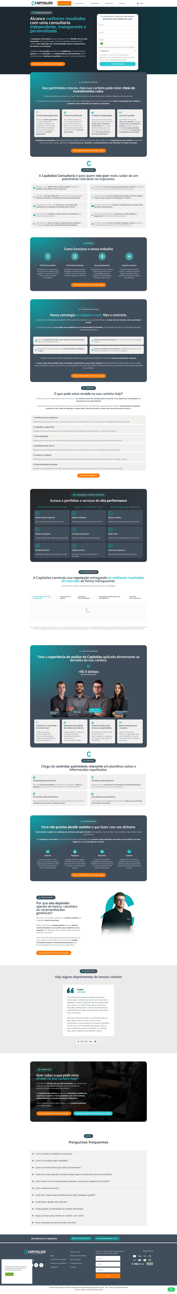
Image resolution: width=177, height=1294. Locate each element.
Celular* (102, 40)
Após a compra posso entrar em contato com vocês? (59, 1216)
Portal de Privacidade (58, 1259)
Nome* (101, 25)
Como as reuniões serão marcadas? (51, 1161)
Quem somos (75, 1252)
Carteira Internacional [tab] (135, 597)
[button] (32, 1015)
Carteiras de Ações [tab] (65, 597)
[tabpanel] (88, 611)
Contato (122, 3)
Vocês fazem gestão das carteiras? (51, 1202)
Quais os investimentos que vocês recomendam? (58, 1167)
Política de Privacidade (117, 60)
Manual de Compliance (59, 1263)
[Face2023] (36, 1265)
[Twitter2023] (41, 1265)
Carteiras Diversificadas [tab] (84, 597)
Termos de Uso (75, 1259)
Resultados (109, 3)
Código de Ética (75, 1263)
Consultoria (64, 3)
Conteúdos (78, 3)
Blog (52, 1256)
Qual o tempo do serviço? (47, 1188)
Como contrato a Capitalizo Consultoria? (54, 1154)
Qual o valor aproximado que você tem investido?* (117, 47)
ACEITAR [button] (9, 1274)
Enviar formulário (117, 64)
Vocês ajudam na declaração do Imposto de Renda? (59, 1209)
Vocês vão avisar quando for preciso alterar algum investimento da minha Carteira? (73, 1174)
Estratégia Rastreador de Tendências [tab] (109, 597)
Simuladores (94, 3)
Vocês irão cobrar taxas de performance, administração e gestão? (65, 1195)
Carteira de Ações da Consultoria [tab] (41, 597)
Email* (101, 32)
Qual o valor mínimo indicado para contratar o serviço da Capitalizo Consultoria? (72, 1181)
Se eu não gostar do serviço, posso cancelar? (55, 1223)
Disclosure (54, 1267)
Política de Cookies (15, 1270)
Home (53, 1252)
